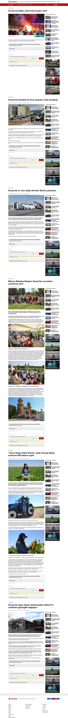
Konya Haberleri (28, 705)
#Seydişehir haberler (27, 142)
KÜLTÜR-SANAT (42, 1)
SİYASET (33, 1)
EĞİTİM (36, 1)
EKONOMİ (27, 1)
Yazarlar (44, 705)
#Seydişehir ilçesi (21, 142)
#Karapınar (12, 573)
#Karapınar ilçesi (16, 573)
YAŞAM (9, 712)
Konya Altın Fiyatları (28, 704)
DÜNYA (39, 1)
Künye (44, 708)
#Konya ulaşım (12, 658)
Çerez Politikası (45, 712)
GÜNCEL (21, 1)
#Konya (9, 142)
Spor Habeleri (27, 708)
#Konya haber (12, 142)
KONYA (24, 1)
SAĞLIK (47, 1)
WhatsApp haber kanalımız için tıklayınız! (15, 45)
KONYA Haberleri (10, 8)
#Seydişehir (39, 142)
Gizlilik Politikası (45, 710)
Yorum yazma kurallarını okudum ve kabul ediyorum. (17, 56)
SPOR (30, 1)
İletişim (44, 709)
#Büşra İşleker (20, 573)
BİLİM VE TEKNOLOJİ (52, 1)
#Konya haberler (16, 142)
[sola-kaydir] (13, 4)
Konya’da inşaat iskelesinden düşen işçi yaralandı (24, 4)
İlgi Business (45, 704)
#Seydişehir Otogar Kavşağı (34, 142)
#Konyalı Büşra (24, 573)
